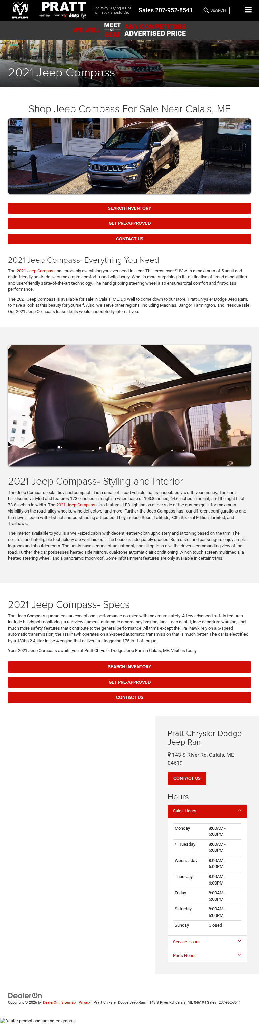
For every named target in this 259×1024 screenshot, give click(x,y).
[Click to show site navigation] (248, 10)
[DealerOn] (25, 995)
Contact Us (129, 239)
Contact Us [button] (187, 778)
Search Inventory (129, 208)
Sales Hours (184, 810)
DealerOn (50, 1002)
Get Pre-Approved (130, 223)
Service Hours (186, 941)
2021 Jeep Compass (36, 270)
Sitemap (68, 1002)
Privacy (85, 1002)
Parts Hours (184, 955)
